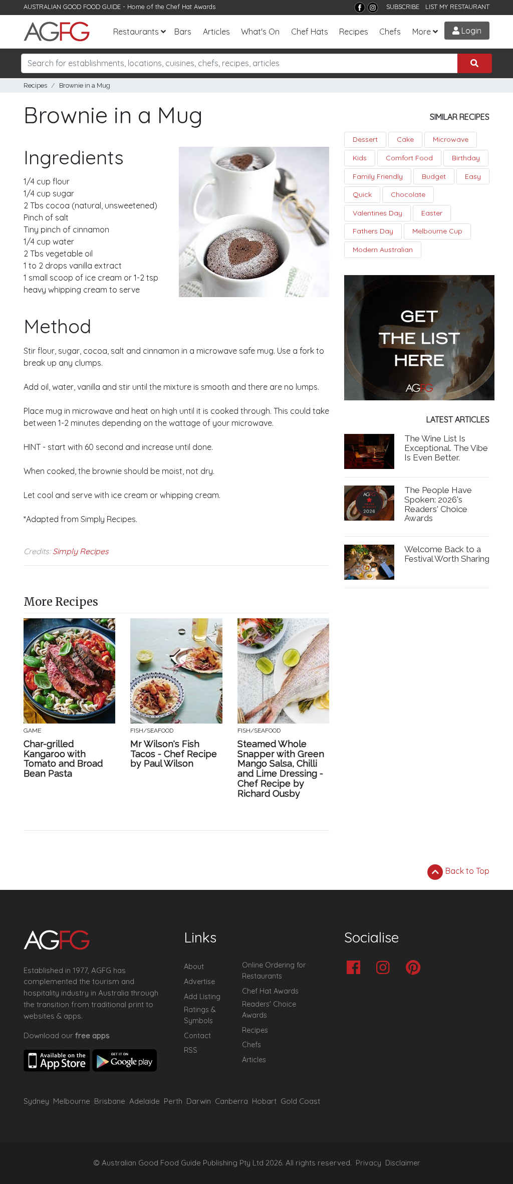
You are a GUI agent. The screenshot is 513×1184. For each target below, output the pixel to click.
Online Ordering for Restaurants (274, 971)
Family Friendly (378, 176)
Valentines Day (377, 212)
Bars (182, 32)
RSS (190, 1050)
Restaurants (136, 32)
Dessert (365, 139)
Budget (434, 176)
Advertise (199, 981)
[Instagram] (372, 7)
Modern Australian (383, 249)
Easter (431, 212)
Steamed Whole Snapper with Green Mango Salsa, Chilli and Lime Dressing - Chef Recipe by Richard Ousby (280, 769)
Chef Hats (309, 32)
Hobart (264, 1101)
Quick (362, 194)
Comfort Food (409, 157)
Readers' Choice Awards (269, 1010)
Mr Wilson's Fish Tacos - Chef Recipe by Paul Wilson (173, 754)
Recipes (353, 32)
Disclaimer (402, 1162)
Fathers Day (373, 230)
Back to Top (466, 871)
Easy (473, 176)
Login (470, 31)
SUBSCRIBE (402, 7)
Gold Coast (300, 1101)
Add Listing (202, 996)
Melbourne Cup (437, 230)
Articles (216, 32)
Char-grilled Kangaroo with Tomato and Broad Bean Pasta (63, 759)
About (194, 966)
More (421, 32)
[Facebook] (359, 7)
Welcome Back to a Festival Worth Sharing (446, 554)
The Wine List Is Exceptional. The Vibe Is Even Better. (446, 448)
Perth (173, 1101)
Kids (360, 157)
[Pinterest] (415, 968)
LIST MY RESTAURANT (457, 7)
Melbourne (71, 1101)
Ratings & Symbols (200, 1015)
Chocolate (408, 194)
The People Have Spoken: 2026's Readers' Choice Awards (438, 504)
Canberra (231, 1101)
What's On (260, 32)
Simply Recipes (81, 551)
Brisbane (109, 1101)
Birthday (466, 157)
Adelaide (144, 1101)
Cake (405, 139)
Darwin (198, 1101)
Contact (197, 1035)
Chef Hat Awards (190, 7)
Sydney (36, 1101)
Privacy (368, 1162)
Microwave (450, 139)
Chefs (390, 32)
